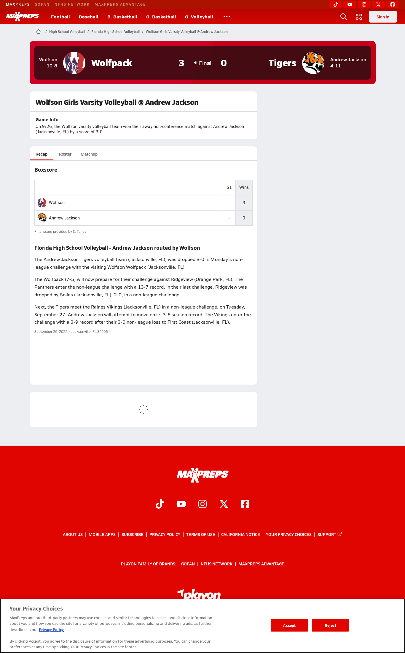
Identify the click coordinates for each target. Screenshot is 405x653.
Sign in (383, 17)
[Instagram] (364, 4)
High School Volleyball (67, 31)
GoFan (42, 4)
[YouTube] (349, 4)
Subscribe (132, 534)
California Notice (240, 534)
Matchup (89, 154)
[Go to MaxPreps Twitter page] (224, 504)
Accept (289, 625)
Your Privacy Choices (289, 534)
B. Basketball (122, 16)
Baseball (88, 16)
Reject (330, 625)
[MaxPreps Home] (22, 16)
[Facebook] (392, 4)
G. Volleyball (199, 16)
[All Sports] (227, 16)
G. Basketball (161, 16)
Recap (41, 154)
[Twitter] (378, 4)
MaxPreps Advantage (120, 4)
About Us (73, 534)
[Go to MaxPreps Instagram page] (202, 504)
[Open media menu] (359, 16)
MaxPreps (18, 4)
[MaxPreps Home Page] (38, 31)
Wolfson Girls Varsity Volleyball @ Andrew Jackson (187, 31)
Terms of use (200, 534)
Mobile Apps (102, 534)
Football (60, 16)
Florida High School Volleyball (115, 31)
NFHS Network (72, 4)
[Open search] (343, 16)
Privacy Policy (164, 534)
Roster (65, 154)
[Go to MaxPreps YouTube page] (181, 504)
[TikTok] (335, 4)
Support (327, 534)
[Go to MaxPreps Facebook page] (245, 504)
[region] (202, 626)
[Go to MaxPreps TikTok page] (160, 504)
